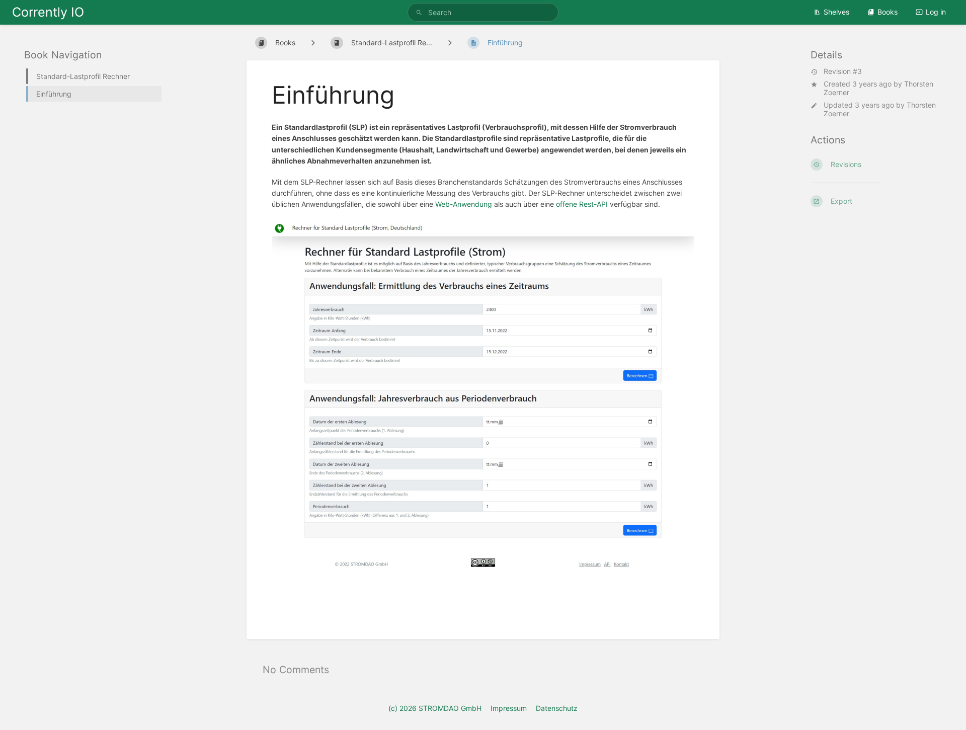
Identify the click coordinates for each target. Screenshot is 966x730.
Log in (936, 12)
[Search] (421, 12)
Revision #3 (843, 71)
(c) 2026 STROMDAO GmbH (434, 708)
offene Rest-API (582, 204)
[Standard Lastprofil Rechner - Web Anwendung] (483, 573)
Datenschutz (557, 708)
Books (887, 12)
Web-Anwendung (463, 204)
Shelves (836, 12)
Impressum (509, 708)
